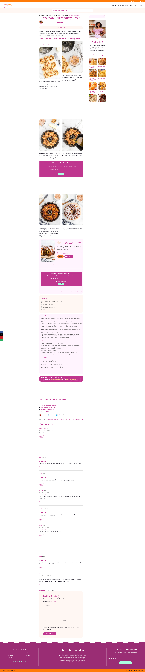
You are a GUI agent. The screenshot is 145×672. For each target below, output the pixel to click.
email (66, 415)
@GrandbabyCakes (56, 379)
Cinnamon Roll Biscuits (46, 411)
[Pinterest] (133, 1)
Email (64, 620)
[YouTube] (138, 1)
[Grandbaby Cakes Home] (7, 5)
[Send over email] (1, 340)
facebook (52, 415)
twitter (60, 415)
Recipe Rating (47, 601)
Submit (125, 662)
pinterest (44, 415)
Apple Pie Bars (101, 66)
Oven (69, 419)
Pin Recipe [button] (69, 256)
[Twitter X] (135, 1)
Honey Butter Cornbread (92, 67)
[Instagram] (131, 1)
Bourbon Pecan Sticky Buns (48, 407)
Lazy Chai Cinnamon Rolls (47, 409)
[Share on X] (1, 334)
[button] (57, 22)
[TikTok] (140, 1)
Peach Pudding (101, 91)
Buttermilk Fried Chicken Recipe (92, 79)
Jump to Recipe (61, 27)
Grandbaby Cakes (43, 15)
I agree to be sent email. (62, 171)
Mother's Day (64, 419)
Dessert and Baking (52, 15)
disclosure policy (45, 44)
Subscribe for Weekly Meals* (9, 1)
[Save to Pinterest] (1, 337)
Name (45, 620)
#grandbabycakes (71, 379)
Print (61, 256)
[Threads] (142, 1)
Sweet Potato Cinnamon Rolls (48, 405)
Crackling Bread (102, 78)
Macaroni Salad (92, 103)
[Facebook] (129, 1)
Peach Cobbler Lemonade (92, 92)
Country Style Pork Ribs (101, 104)
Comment (46, 605)
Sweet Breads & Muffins (63, 15)
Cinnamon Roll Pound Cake (47, 403)
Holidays (58, 419)
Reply (41, 436)
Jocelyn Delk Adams (50, 291)
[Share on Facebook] (1, 332)
